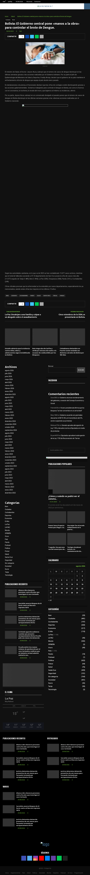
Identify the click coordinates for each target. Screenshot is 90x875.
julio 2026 (8, 373)
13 (67, 584)
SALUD (39, 295)
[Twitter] (29, 858)
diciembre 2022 (10, 493)
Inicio (7, 873)
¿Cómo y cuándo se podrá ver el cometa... (63, 497)
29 (77, 593)
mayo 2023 (9, 478)
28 (72, 593)
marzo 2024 (9, 448)
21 (72, 588)
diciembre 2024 (10, 421)
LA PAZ (7, 527)
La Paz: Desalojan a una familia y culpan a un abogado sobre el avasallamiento (23, 316)
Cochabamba (9, 512)
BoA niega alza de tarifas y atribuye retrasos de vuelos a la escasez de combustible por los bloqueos (44, 351)
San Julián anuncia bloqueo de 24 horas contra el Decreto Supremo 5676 (30, 605)
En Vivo (70, 873)
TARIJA (55, 295)
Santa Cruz (9, 557)
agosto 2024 (9, 433)
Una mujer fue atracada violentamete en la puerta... (75, 527)
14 (72, 584)
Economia (8, 518)
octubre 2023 (9, 463)
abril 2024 (8, 445)
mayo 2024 (9, 442)
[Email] (47, 858)
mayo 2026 (9, 379)
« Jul (49, 600)
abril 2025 (8, 409)
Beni (6, 506)
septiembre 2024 (11, 430)
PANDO (32, 295)
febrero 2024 (9, 451)
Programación (78, 873)
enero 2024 (9, 454)
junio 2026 (8, 376)
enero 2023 (9, 490)
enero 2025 (9, 418)
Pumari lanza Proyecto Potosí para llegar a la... (56, 526)
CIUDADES (14, 295)
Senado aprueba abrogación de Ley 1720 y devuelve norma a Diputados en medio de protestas (68, 428)
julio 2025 (8, 400)
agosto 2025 (9, 397)
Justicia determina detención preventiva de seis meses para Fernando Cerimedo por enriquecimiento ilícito (29, 619)
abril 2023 (8, 481)
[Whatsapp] (59, 858)
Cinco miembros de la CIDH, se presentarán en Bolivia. (72, 316)
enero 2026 (9, 391)
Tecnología (9, 575)
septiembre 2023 (11, 466)
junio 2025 (8, 403)
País (6, 539)
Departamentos (15, 873)
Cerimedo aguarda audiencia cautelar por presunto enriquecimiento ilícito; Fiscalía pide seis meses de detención (29, 635)
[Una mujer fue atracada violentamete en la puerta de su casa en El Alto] (76, 517)
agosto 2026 (9, 370)
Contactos (37, 1)
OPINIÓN (8, 533)
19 (62, 588)
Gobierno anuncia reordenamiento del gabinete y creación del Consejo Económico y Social (67, 400)
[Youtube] (41, 858)
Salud (13, 19)
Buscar (50, 366)
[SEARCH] (83, 450)
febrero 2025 (9, 415)
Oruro (7, 536)
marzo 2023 (9, 484)
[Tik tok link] (87, 1)
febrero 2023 (9, 487)
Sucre (7, 569)
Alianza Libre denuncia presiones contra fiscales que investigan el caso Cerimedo (28, 592)
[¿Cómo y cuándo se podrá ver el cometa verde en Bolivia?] (66, 481)
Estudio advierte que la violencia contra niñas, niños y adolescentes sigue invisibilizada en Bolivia (17, 351)
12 (62, 584)
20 (67, 588)
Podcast (8, 545)
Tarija (7, 572)
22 (77, 588)
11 (56, 584)
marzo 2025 (9, 412)
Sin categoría (9, 563)
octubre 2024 (9, 427)
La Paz (7, 524)
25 (56, 593)
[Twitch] (53, 858)
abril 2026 (8, 382)
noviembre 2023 (10, 460)
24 (51, 593)
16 (82, 584)
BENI (7, 295)
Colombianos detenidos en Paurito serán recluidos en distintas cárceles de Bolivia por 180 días (72, 351)
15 (77, 584)
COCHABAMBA (24, 295)
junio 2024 (8, 439)
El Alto (7, 521)
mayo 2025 (9, 406)
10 (51, 584)
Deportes (8, 515)
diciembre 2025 (10, 394)
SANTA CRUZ (46, 295)
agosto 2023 (9, 469)
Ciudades (8, 19)
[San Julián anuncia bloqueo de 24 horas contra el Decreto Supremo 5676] (11, 606)
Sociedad (8, 566)
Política (7, 548)
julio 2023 (8, 472)
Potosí (7, 551)
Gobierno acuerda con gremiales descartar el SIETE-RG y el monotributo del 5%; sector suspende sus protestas (67, 418)
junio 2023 (8, 475)
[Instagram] (35, 858)
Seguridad (8, 560)
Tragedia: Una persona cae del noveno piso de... (56, 548)
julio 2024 (8, 436)
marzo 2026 (9, 385)
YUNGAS (62, 295)
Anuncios (29, 1)
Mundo (7, 530)
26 (62, 593)
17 (51, 588)
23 (82, 588)
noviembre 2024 (10, 424)
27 (67, 593)
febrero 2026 (9, 388)
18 (56, 588)
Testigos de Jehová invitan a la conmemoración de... (74, 549)
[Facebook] (23, 858)
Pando (7, 542)
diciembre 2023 (10, 457)
